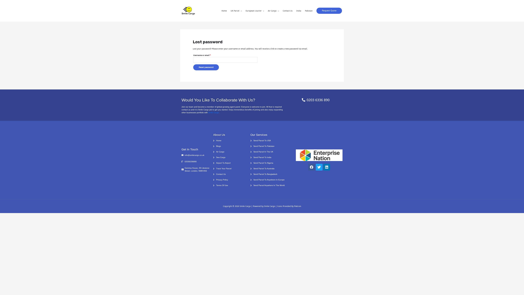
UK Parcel (235, 10)
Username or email (205, 55)
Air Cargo (272, 10)
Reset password (206, 67)
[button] (329, 11)
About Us (219, 134)
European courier (254, 10)
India (298, 10)
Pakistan (309, 10)
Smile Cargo (213, 112)
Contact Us (288, 10)
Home (224, 10)
